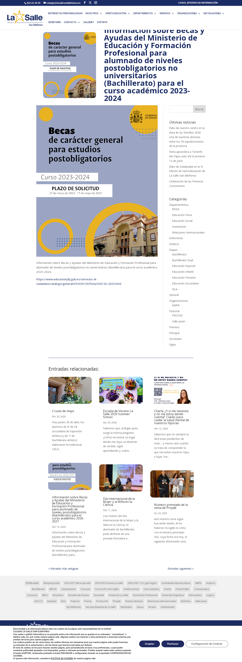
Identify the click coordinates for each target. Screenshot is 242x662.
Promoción (102, 601)
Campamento (68, 589)
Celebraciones (131, 589)
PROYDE (177, 315)
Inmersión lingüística (173, 595)
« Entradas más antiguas (63, 568)
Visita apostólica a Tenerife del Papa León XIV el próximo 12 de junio (187, 156)
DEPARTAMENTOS (143, 13)
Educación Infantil (183, 271)
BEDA (175, 209)
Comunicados (201, 589)
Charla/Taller (182, 589)
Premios (174, 327)
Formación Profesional (145, 595)
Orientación (179, 226)
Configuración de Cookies (206, 644)
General (174, 295)
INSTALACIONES (212, 13)
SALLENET (88, 22)
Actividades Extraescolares (176, 583)
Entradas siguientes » (181, 568)
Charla (167, 589)
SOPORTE (102, 22)
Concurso (32, 595)
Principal (174, 333)
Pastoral (174, 311)
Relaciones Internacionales (188, 232)
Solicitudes (126, 607)
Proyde (117, 601)
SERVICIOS (165, 13)
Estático (174, 244)
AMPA (176, 305)
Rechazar (172, 644)
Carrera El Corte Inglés (107, 589)
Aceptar (149, 644)
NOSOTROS (92, 13)
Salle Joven (178, 321)
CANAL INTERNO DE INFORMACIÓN (198, 3)
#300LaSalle (32, 583)
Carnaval (85, 589)
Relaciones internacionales (162, 601)
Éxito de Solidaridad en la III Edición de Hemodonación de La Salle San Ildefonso (187, 171)
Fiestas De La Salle (118, 595)
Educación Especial (183, 266)
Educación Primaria (183, 277)
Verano (152, 607)
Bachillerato (179, 254)
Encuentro (58, 595)
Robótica (186, 601)
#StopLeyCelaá (51, 583)
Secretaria (175, 339)
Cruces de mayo (63, 411)
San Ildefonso (73, 607)
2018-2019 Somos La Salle (109, 583)
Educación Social (182, 221)
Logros (210, 595)
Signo (172, 344)
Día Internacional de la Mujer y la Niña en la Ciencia (119, 502)
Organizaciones (178, 301)
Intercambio (195, 595)
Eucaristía (99, 595)
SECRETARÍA (54, 22)
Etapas (173, 250)
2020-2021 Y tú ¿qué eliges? (142, 583)
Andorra (210, 583)
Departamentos (179, 205)
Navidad (51, 601)
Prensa (88, 601)
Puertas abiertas (134, 601)
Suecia (140, 607)
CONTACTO (70, 22)
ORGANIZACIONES (187, 13)
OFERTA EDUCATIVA (115, 13)
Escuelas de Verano (78, 595)
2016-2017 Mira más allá (77, 583)
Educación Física (182, 215)
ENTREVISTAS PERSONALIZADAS (65, 13)
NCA (175, 289)
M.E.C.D (39, 601)
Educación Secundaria (185, 283)
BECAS (53, 589)
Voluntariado (168, 607)
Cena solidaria (151, 589)
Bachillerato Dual (182, 260)
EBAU (45, 595)
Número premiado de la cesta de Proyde (171, 506)
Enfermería (176, 238)
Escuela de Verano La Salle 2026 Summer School (118, 414)
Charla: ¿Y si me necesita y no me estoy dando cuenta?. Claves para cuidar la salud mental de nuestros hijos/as (171, 417)
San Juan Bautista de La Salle (101, 607)
